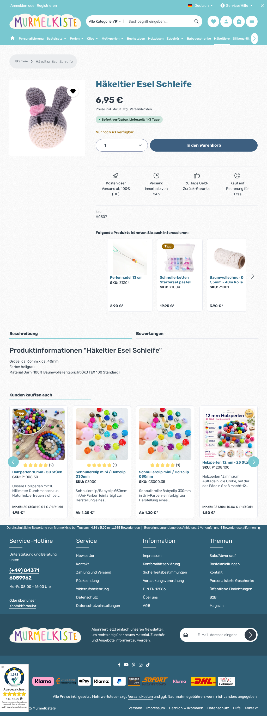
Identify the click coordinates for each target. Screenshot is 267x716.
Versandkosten (140, 696)
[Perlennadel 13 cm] (130, 258)
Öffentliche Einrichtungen (231, 589)
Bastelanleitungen (225, 564)
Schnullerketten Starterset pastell (175, 279)
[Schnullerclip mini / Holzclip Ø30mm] (102, 434)
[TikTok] (148, 664)
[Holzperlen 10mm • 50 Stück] (38, 434)
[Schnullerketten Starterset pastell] (180, 258)
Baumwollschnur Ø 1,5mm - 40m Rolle (227, 279)
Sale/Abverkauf (223, 555)
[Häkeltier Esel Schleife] (47, 118)
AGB (146, 605)
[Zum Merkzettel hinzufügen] (73, 91)
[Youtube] (126, 664)
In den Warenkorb (203, 145)
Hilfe (237, 708)
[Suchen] (196, 21)
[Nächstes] (254, 38)
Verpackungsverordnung (163, 580)
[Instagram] (141, 664)
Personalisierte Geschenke (232, 580)
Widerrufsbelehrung (92, 589)
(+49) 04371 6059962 (24, 574)
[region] (47, 118)
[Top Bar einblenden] (252, 21)
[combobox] (157, 21)
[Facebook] (119, 664)
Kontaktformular (22, 606)
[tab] (70, 334)
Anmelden (18, 5)
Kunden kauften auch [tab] (30, 395)
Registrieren (47, 5)
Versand (135, 708)
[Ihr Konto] (226, 21)
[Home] (12, 38)
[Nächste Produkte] (253, 276)
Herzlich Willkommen (186, 708)
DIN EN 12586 (154, 589)
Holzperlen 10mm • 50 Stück (37, 472)
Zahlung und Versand (93, 572)
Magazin (216, 605)
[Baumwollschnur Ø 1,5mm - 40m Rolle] (230, 258)
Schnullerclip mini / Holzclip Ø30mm (101, 474)
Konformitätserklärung (161, 564)
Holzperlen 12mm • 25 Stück (227, 462)
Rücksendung (87, 580)
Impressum (152, 555)
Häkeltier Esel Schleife (54, 61)
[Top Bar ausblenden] (262, 5)
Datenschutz (87, 597)
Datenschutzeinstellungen (98, 605)
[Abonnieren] (250, 635)
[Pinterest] (134, 664)
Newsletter (85, 555)
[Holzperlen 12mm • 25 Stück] (228, 434)
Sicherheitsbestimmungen (165, 572)
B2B (213, 597)
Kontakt (82, 564)
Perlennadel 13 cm (126, 277)
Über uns (150, 597)
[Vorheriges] (13, 461)
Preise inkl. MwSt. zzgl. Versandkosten (124, 109)
